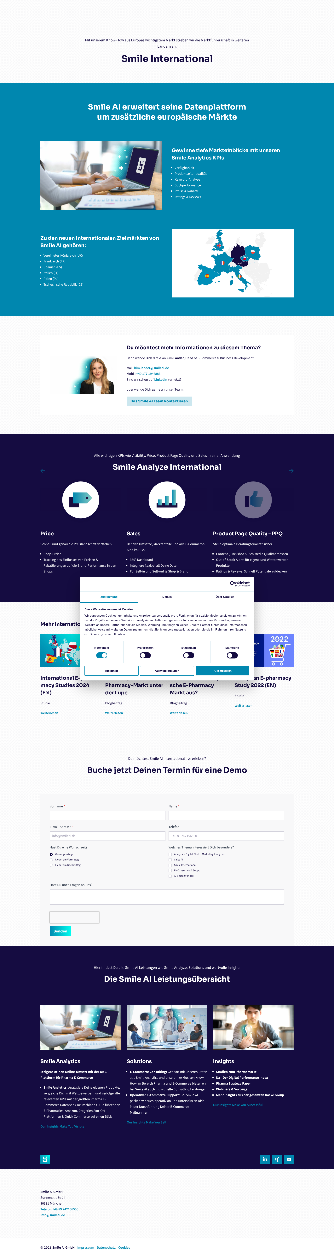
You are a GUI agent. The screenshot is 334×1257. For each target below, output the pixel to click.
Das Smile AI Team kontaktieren (159, 401)
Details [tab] (167, 596)
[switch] (145, 655)
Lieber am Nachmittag (68, 865)
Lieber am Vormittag (67, 860)
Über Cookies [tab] (225, 596)
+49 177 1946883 (148, 373)
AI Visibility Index (183, 876)
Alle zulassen (223, 671)
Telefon (174, 826)
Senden (60, 931)
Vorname (57, 806)
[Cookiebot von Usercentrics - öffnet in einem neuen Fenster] (233, 584)
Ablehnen (111, 671)
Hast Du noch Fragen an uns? (71, 885)
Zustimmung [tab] (109, 596)
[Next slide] (290, 470)
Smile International (185, 865)
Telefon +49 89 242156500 (59, 1209)
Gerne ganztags (64, 854)
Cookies (124, 1247)
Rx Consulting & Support (188, 870)
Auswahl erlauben (167, 671)
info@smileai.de (52, 1215)
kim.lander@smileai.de (151, 368)
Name (174, 806)
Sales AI (178, 860)
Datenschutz (106, 1247)
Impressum (85, 1247)
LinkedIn (160, 379)
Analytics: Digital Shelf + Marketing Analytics (199, 854)
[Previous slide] (44, 470)
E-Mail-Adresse (62, 826)
